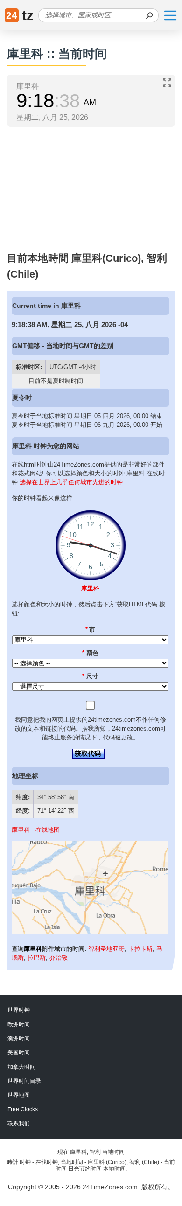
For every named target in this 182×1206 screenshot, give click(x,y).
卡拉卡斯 (140, 948)
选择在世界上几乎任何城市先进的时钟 (71, 482)
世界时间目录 (24, 1081)
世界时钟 (18, 1010)
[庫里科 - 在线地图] (90, 932)
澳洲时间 (18, 1038)
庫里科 (90, 588)
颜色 (90, 652)
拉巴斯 (37, 957)
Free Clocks (22, 1109)
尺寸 (90, 676)
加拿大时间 (21, 1067)
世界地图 (18, 1095)
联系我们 (18, 1123)
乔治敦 (58, 957)
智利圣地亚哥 (106, 948)
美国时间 (18, 1052)
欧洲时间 (18, 1024)
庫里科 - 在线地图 (36, 829)
